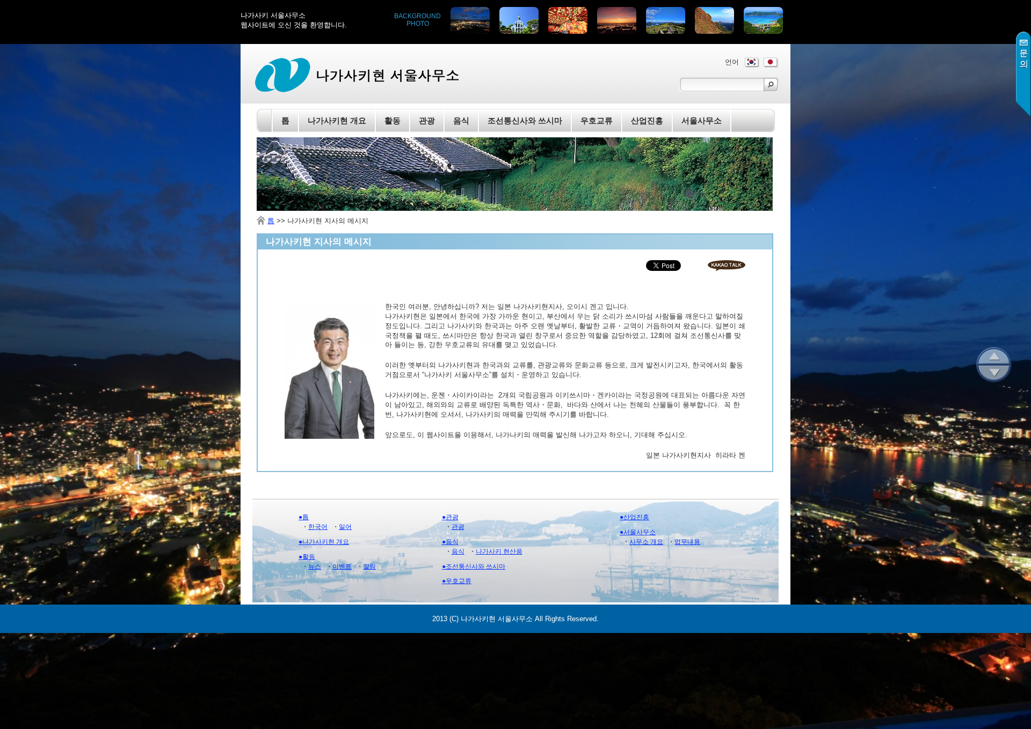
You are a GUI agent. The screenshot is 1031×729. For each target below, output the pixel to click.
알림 (369, 566)
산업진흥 (647, 120)
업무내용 (687, 542)
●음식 (450, 542)
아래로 (994, 373)
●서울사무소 (638, 532)
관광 (458, 527)
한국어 (318, 527)
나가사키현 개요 (337, 120)
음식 (458, 551)
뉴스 (314, 566)
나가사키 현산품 (499, 551)
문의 (1023, 74)
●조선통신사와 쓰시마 (473, 566)
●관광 (450, 517)
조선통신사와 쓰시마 (525, 120)
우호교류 (596, 120)
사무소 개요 (646, 542)
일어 (345, 527)
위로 (994, 356)
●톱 (304, 517)
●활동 (307, 557)
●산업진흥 (634, 517)
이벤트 (342, 566)
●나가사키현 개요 (324, 542)
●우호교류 (456, 581)
